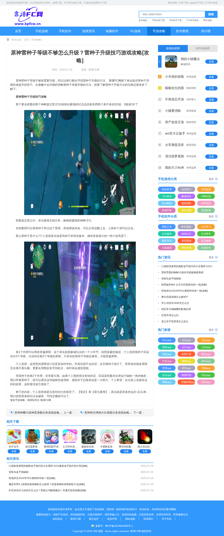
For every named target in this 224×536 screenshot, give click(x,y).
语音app (186, 368)
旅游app (166, 347)
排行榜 (206, 31)
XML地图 (98, 531)
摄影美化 (167, 240)
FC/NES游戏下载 (73, 2)
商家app (166, 382)
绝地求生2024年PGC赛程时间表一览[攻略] (32, 478)
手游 (17, 400)
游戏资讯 (88, 31)
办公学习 (206, 226)
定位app (166, 375)
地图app (186, 361)
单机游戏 (172, 2)
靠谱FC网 (23, 2)
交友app (206, 340)
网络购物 (186, 247)
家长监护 (94, 518)
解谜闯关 (186, 196)
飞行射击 (167, 196)
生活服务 (167, 233)
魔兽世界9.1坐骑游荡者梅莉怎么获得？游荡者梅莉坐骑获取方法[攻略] (47, 484)
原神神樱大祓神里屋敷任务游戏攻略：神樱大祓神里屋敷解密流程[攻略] (39, 412)
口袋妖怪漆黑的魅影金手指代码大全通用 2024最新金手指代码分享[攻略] (48, 465)
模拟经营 (186, 375)
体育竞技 (206, 203)
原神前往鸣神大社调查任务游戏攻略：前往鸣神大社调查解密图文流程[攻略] (108, 412)
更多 (211, 179)
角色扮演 (167, 189)
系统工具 (167, 226)
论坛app (206, 375)
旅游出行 (186, 233)
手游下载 (183, 2)
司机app (166, 354)
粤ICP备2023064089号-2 (119, 525)
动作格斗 (186, 189)
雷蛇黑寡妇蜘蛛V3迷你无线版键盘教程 (182, 272)
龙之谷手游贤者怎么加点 (174, 321)
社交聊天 (206, 233)
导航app (206, 368)
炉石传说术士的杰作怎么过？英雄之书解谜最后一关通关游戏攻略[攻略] (47, 490)
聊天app (206, 354)
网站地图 (207, 20)
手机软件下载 (175, 20)
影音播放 (143, 20)
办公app (166, 340)
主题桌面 (167, 247)
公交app (206, 347)
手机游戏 (41, 31)
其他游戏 (206, 210)
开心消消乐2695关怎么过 (175, 303)
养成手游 (167, 210)
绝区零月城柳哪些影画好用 (176, 309)
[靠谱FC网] (27, 16)
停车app (206, 382)
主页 (26, 39)
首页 (18, 31)
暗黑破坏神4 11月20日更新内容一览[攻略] (184, 284)
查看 (13, 451)
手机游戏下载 (158, 20)
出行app (186, 347)
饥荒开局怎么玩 (169, 315)
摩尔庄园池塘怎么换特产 (174, 296)
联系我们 (148, 518)
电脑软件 (112, 31)
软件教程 (182, 31)
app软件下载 (196, 2)
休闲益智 (206, 189)
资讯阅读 (186, 240)
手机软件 (65, 31)
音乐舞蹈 (167, 203)
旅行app (206, 361)
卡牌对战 (206, 196)
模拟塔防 (186, 203)
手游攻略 (159, 31)
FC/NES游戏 (211, 2)
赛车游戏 (186, 210)
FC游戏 (135, 31)
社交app (186, 340)
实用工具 (186, 354)
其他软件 (206, 247)
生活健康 (206, 240)
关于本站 (167, 518)
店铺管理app (188, 382)
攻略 (41, 84)
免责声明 (112, 518)
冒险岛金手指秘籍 (18, 472)
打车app (166, 361)
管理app (166, 368)
